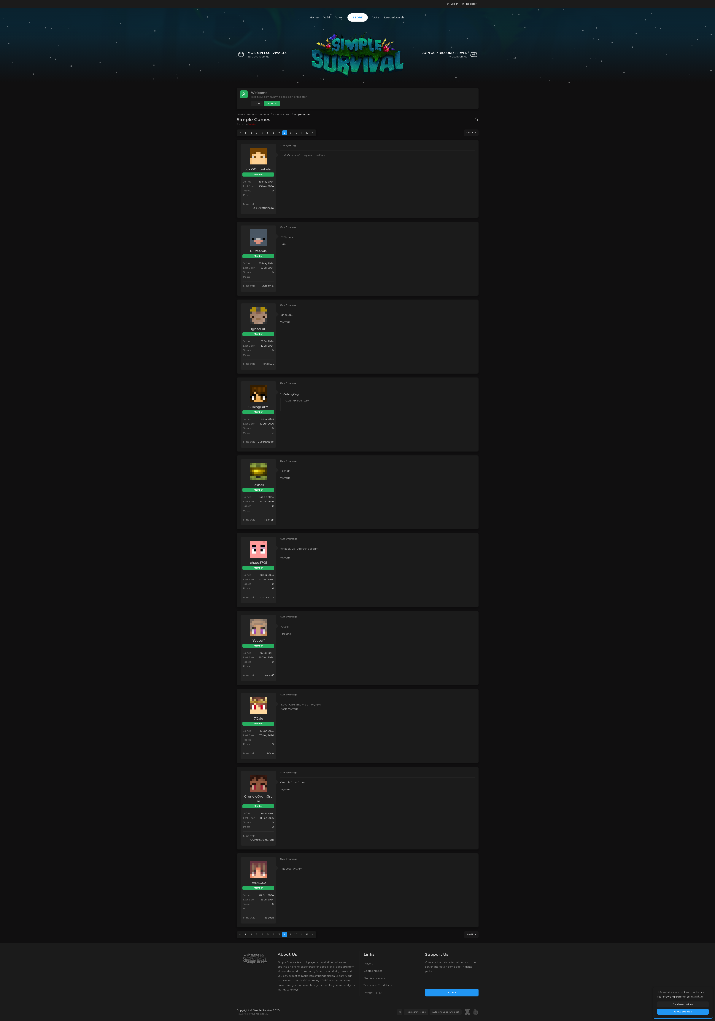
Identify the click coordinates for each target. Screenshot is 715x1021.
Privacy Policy (372, 992)
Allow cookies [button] (683, 1011)
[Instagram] (399, 1012)
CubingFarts (258, 407)
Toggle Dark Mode (416, 1012)
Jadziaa (252, 124)
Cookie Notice (373, 970)
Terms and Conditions (378, 985)
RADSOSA (258, 883)
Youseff (258, 640)
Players (368, 963)
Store (452, 992)
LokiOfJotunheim (258, 169)
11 (302, 132)
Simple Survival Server (258, 114)
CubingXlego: (292, 394)
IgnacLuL (258, 329)
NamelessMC (260, 1013)
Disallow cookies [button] (683, 1004)
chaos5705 (258, 562)
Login (257, 103)
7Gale (258, 718)
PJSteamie (258, 251)
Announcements (282, 114)
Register (272, 103)
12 (307, 132)
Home (240, 114)
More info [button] (697, 996)
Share (470, 133)
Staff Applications (375, 978)
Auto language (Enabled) (445, 1012)
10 (296, 132)
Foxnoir (258, 485)
